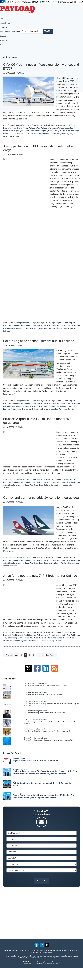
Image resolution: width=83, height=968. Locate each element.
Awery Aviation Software (53, 328)
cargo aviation (19, 133)
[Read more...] (23, 118)
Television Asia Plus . (52, 964)
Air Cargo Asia (42, 125)
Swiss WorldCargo (10, 566)
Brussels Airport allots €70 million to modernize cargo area (37, 421)
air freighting (15, 131)
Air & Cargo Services (21, 125)
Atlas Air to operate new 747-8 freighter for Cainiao (40, 575)
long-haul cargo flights (66, 133)
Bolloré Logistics (50, 406)
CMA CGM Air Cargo (33, 133)
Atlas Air (47, 638)
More (2, 44)
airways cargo (64, 131)
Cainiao (53, 638)
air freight (24, 128)
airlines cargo (53, 131)
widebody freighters (11, 136)
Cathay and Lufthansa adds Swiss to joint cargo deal (41, 497)
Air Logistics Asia (27, 131)
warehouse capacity (66, 409)
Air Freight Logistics (65, 128)
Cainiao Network (63, 638)
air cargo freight (54, 322)
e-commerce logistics (18, 640)
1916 (41, 655)
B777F (10, 133)
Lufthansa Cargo (72, 563)
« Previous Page (11, 655)
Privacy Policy (56, 962)
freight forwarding (18, 409)
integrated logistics (49, 133)
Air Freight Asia (34, 128)
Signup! (41, 880)
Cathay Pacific (60, 563)
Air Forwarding (14, 128)
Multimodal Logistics (33, 409)
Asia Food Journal (38, 964)
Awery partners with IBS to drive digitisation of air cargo (39, 148)
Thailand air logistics (50, 409)
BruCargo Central (50, 485)
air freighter (41, 325)
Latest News (5, 23)
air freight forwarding (49, 128)
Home (2, 19)
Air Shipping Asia (41, 131)
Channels (3, 27)
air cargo (33, 125)
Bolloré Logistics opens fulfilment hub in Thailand (38, 341)
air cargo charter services (58, 125)
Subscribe (4, 36)
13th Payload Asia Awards (10, 31)
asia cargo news (36, 328)
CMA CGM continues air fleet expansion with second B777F (41, 66)
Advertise (3, 40)
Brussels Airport (63, 485)
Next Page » (50, 655)
